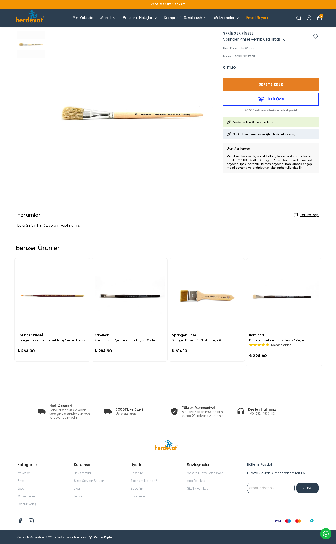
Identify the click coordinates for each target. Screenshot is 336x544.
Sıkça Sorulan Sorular (89, 481)
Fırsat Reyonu (257, 17)
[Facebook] (20, 521)
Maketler (23, 473)
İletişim (79, 496)
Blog (77, 488)
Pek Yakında (83, 17)
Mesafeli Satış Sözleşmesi (205, 473)
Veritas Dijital (103, 537)
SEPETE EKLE (271, 84)
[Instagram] (31, 521)
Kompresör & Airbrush (183, 17)
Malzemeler (224, 17)
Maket (105, 17)
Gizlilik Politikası (197, 488)
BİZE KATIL (307, 488)
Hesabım (136, 473)
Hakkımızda (82, 473)
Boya (20, 488)
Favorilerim (138, 496)
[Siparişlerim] (309, 17)
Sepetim (136, 488)
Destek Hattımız (262, 409)
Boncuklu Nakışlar (137, 17)
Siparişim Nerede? (143, 481)
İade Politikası (196, 481)
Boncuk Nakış (26, 504)
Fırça (20, 481)
